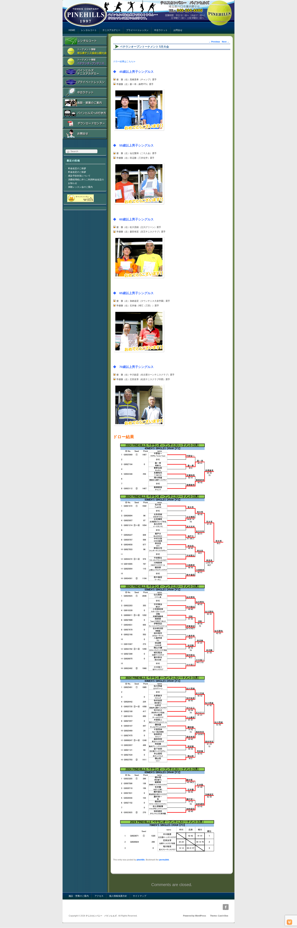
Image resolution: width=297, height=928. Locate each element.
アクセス (99, 896)
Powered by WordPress (194, 916)
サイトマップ (139, 896)
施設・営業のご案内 (79, 896)
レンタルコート (89, 30)
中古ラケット (161, 30)
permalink (164, 860)
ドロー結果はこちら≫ (124, 61)
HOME (72, 30)
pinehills (141, 860)
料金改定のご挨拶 (77, 168)
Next (225, 42)
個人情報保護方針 (118, 896)
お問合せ (177, 30)
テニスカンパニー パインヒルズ (101, 916)
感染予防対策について (79, 175)
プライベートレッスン (137, 30)
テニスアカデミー (111, 30)
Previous (214, 42)
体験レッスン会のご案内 (80, 187)
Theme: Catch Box (219, 916)
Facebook (226, 907)
